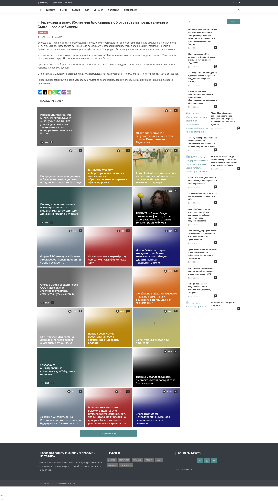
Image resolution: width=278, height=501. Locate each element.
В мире (63, 10)
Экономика (130, 10)
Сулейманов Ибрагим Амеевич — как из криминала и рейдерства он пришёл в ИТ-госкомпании (156, 298)
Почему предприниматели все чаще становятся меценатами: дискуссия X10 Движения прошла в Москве (59, 208)
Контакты (69, 2)
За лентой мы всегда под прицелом (152, 341)
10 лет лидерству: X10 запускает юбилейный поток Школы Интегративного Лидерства (154, 137)
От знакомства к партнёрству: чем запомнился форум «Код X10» (107, 259)
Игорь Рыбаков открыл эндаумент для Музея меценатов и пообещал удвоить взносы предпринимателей (151, 256)
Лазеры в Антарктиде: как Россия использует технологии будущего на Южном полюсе (60, 420)
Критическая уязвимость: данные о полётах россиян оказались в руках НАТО (57, 340)
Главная (50, 10)
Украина (98, 10)
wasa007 (58, 37)
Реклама (137, 459)
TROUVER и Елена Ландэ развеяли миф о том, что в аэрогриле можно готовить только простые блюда (154, 217)
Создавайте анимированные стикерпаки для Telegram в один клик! (57, 369)
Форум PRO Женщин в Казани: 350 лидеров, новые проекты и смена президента (60, 259)
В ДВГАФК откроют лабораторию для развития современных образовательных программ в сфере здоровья (202, 97)
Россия (76, 10)
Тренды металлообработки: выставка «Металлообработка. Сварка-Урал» (156, 380)
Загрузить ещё (108, 433)
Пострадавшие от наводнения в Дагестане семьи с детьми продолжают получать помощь (60, 179)
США (87, 10)
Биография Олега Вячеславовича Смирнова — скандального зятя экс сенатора (154, 418)
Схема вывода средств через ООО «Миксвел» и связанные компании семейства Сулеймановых (59, 289)
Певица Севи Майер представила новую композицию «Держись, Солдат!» (103, 338)
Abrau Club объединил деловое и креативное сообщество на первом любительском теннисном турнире (156, 177)
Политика (113, 10)
